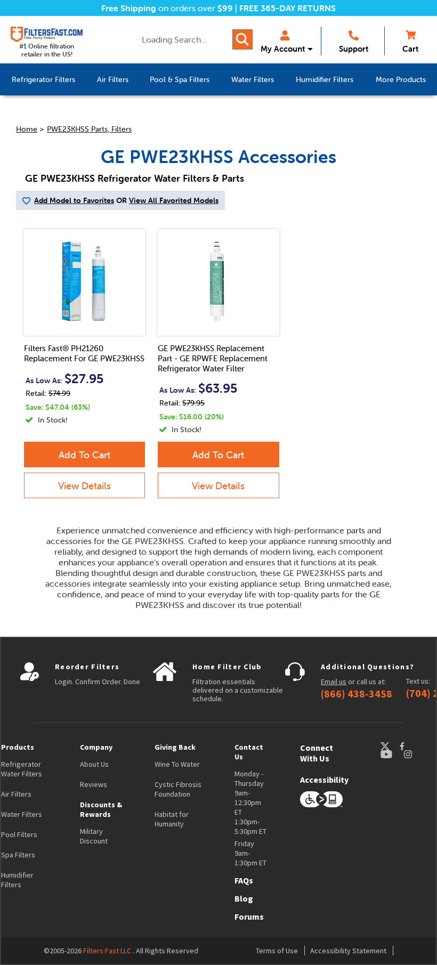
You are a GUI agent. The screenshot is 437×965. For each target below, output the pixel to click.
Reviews (93, 784)
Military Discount (94, 836)
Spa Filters (18, 854)
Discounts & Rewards (101, 809)
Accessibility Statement (348, 950)
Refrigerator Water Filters (21, 769)
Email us (333, 681)
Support (353, 49)
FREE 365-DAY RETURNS (287, 8)
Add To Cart (84, 455)
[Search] (242, 39)
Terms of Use (277, 950)
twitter (390, 746)
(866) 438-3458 (356, 693)
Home (26, 129)
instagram (418, 754)
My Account (283, 49)
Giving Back (175, 747)
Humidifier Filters (17, 879)
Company (96, 747)
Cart (410, 49)
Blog (243, 898)
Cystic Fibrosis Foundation (178, 789)
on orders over (167, 8)
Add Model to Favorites (74, 200)
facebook (412, 746)
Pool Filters (19, 834)
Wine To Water (177, 764)
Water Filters (21, 814)
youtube (392, 754)
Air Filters (16, 794)
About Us (94, 764)
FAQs (243, 880)
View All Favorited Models (173, 200)
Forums (249, 916)
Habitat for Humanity (172, 819)
